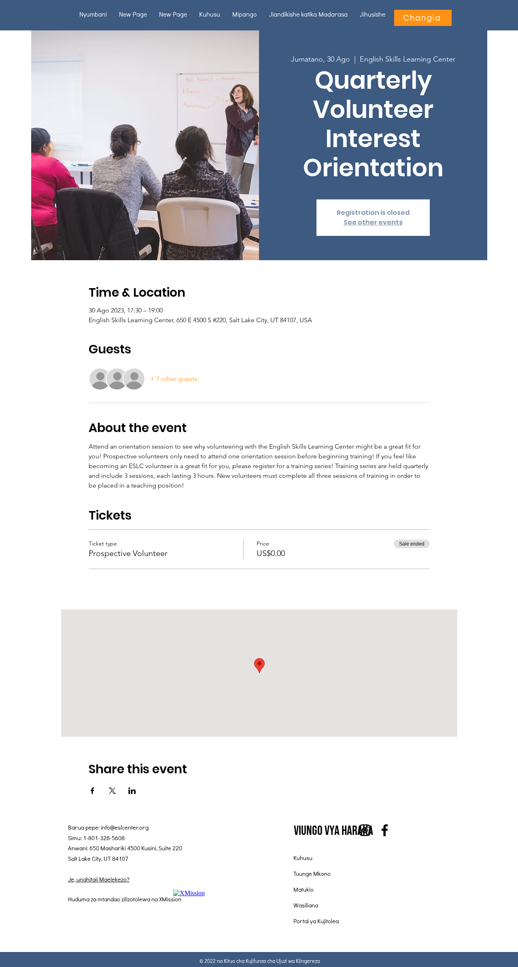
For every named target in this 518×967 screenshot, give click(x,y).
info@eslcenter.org (125, 827)
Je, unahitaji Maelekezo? (99, 879)
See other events (373, 222)
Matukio (303, 889)
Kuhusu (302, 858)
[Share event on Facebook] (92, 790)
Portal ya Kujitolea (316, 921)
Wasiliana (305, 905)
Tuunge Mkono (312, 873)
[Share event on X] (112, 790)
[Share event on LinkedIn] (132, 790)
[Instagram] (365, 830)
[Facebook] (385, 830)
